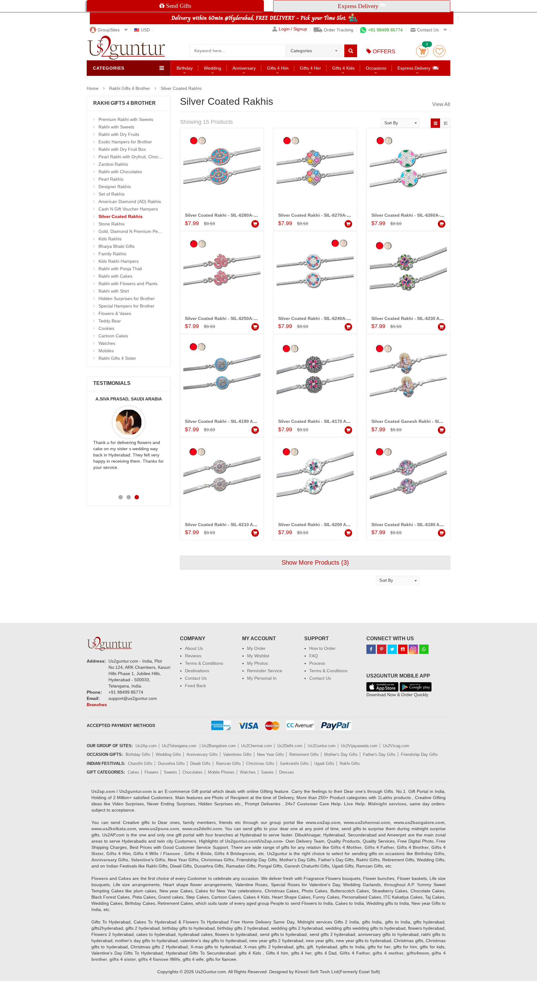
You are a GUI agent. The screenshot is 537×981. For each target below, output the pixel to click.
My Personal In (262, 678)
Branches (97, 704)
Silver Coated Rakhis (181, 88)
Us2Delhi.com (289, 745)
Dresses (286, 772)
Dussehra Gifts (171, 763)
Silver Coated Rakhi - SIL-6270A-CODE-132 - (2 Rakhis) (336, 215)
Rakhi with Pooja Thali (120, 268)
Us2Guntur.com (322, 745)
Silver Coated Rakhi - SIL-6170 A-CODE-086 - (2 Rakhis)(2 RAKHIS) (348, 421)
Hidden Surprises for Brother (127, 298)
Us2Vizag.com (396, 745)
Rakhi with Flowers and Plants (128, 283)
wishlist (439, 51)
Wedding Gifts (168, 754)
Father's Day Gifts (379, 754)
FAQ (313, 655)
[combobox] (315, 48)
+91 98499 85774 (385, 29)
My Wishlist (258, 655)
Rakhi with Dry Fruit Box (122, 149)
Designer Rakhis (115, 186)
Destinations (197, 670)
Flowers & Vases (115, 313)
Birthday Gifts (138, 754)
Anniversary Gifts (202, 754)
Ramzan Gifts (228, 763)
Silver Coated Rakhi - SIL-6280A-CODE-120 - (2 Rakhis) (243, 215)
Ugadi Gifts (324, 763)
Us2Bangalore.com (219, 745)
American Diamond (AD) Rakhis (130, 201)
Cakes (133, 772)
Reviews (193, 655)
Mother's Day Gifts (341, 754)
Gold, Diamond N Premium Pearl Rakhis (138, 231)
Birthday (185, 68)
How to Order (322, 648)
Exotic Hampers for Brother (125, 141)
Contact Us (196, 678)
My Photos (257, 663)
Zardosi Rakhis (113, 164)
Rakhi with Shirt (114, 291)
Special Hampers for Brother (126, 305)
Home (93, 88)
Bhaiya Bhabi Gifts (117, 246)
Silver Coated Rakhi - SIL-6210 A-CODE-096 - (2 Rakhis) (243, 524)
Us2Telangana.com (180, 745)
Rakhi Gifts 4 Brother (129, 88)
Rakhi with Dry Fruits (119, 134)
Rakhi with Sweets (116, 126)
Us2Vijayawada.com (359, 745)
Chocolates (192, 772)
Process (317, 663)
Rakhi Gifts (350, 763)
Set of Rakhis (112, 194)
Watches (107, 343)
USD (145, 29)
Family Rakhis (112, 253)
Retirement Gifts (304, 754)
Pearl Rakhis (111, 179)
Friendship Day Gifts (419, 754)
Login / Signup (293, 29)
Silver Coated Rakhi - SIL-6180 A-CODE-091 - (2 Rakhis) (429, 524)
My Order (256, 648)
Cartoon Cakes (113, 335)
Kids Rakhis (110, 238)
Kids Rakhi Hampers (119, 261)
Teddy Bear (110, 320)
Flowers (151, 772)
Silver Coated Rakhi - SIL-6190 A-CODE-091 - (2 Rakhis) (243, 421)
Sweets (170, 772)
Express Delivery (414, 68)
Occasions (376, 68)
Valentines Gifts (237, 754)
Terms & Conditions (204, 663)
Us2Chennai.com (256, 745)
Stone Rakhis (112, 223)
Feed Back (195, 685)
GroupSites (109, 29)
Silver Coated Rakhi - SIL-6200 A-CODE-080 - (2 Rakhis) (336, 524)
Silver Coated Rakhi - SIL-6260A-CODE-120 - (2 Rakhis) (429, 215)
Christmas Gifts (260, 763)
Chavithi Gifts (140, 763)
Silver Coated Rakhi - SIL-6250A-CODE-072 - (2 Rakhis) (243, 318)
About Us (194, 648)
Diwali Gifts (200, 763)
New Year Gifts (270, 754)
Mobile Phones (221, 772)
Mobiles (106, 350)
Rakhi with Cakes (115, 276)
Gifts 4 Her (310, 68)
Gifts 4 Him (278, 68)
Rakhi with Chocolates (120, 171)
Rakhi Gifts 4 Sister (117, 358)
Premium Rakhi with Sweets (126, 119)
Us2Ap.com (146, 745)
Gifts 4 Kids (343, 68)
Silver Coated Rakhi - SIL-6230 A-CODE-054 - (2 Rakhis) (429, 318)
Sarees (267, 772)
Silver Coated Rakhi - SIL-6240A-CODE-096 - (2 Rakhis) (336, 318)
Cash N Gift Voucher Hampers (128, 208)
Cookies (106, 328)
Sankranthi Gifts (294, 763)
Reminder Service (264, 670)
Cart (422, 51)
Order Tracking (338, 29)
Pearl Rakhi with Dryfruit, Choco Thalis (136, 156)
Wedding (212, 68)
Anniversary (244, 68)
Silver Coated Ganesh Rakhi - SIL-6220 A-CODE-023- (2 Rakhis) (437, 421)
